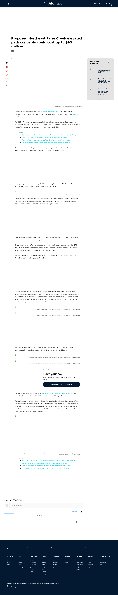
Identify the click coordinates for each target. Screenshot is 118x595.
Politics (8, 564)
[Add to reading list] (7, 85)
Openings (44, 562)
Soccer (54, 567)
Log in (76, 500)
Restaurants (44, 566)
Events (43, 569)
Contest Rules (93, 547)
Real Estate (32, 560)
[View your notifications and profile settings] (81, 512)
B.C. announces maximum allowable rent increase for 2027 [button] (104, 70)
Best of (43, 567)
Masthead (75, 547)
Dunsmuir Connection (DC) (52, 111)
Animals (20, 566)
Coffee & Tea (44, 574)
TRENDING (95, 62)
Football (55, 566)
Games (102, 547)
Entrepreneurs (103, 562)
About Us (29, 547)
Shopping (78, 566)
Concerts (66, 562)
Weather (20, 562)
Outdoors (78, 560)
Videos (89, 567)
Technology (102, 560)
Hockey (54, 560)
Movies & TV (20, 567)
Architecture (32, 566)
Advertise (44, 547)
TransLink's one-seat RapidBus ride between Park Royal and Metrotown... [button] (104, 80)
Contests (78, 569)
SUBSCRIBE (98, 3)
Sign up (80, 500)
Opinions (32, 569)
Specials (43, 572)
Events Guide (67, 560)
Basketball (55, 562)
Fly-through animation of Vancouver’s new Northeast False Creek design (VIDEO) (49, 135)
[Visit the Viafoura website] (79, 522)
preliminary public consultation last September (57, 393)
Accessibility (66, 547)
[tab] (9, 511)
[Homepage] (10, 548)
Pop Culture (79, 567)
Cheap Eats (44, 571)
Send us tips (84, 547)
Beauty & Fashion (80, 564)
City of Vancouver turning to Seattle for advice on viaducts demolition (45, 137)
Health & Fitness (80, 562)
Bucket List (90, 564)
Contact (36, 547)
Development (33, 562)
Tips (89, 566)
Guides (89, 562)
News (8, 560)
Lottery (8, 562)
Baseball (55, 564)
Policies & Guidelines (55, 547)
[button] (93, 70)
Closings (43, 564)
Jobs (101, 564)
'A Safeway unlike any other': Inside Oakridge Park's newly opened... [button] (104, 90)
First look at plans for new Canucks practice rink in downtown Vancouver (46, 142)
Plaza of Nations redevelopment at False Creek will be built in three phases (46, 140)
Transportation (33, 564)
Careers (109, 547)
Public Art (32, 567)
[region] (43, 511)
